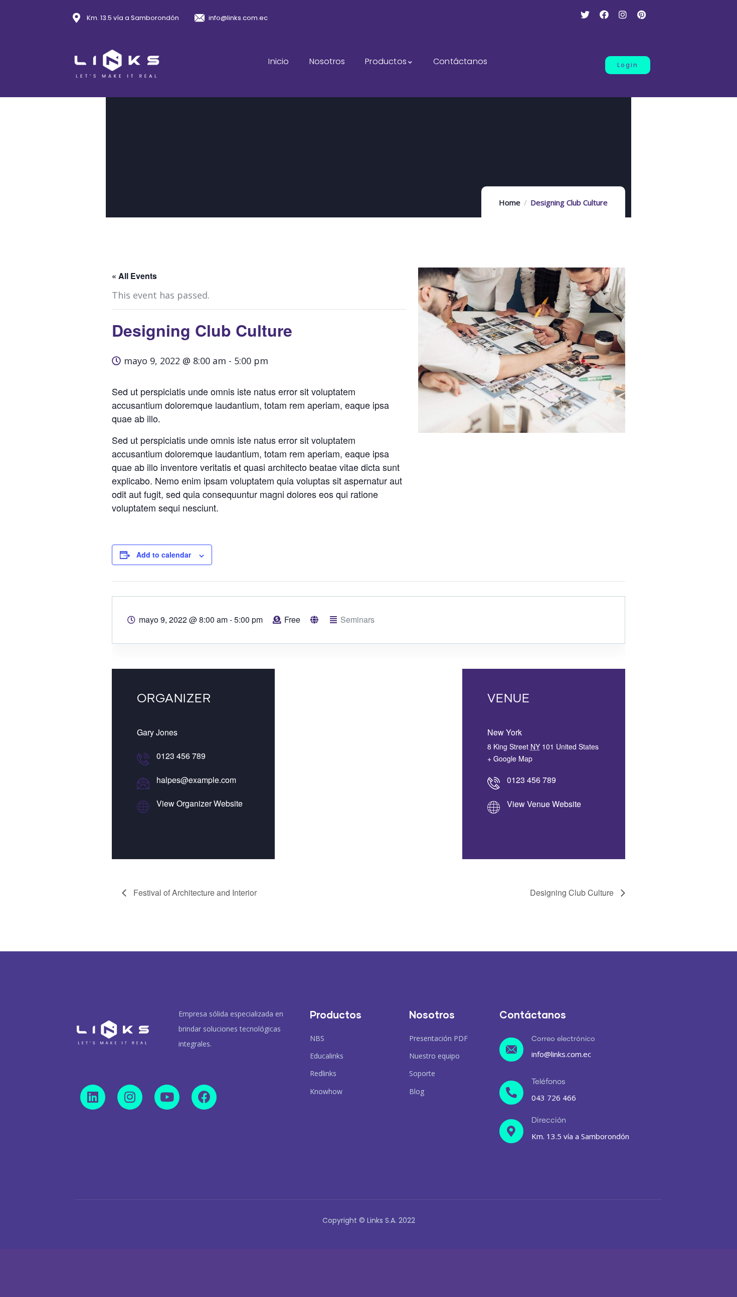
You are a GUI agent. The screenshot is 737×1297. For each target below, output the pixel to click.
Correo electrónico (563, 1039)
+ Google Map (509, 758)
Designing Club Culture (573, 892)
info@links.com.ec (561, 1054)
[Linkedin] (92, 1097)
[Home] (112, 1033)
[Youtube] (166, 1097)
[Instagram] (129, 1097)
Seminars (357, 619)
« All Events (134, 276)
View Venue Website (544, 804)
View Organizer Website (199, 803)
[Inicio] (117, 64)
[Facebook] (204, 1097)
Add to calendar (163, 555)
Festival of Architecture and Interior (194, 892)
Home (509, 202)
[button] (627, 65)
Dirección (548, 1120)
